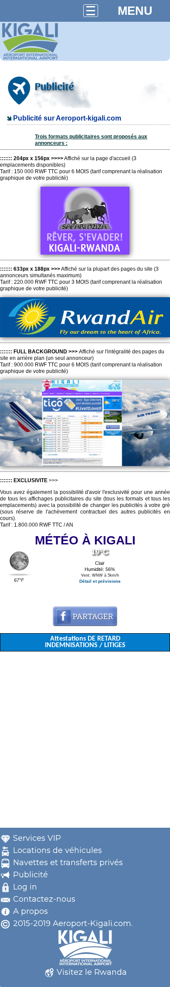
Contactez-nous (44, 899)
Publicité (30, 875)
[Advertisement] (85, 743)
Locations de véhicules (57, 850)
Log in (25, 887)
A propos (30, 911)
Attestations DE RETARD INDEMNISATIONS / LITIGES (85, 642)
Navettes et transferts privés (68, 862)
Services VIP (37, 838)
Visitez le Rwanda (92, 972)
